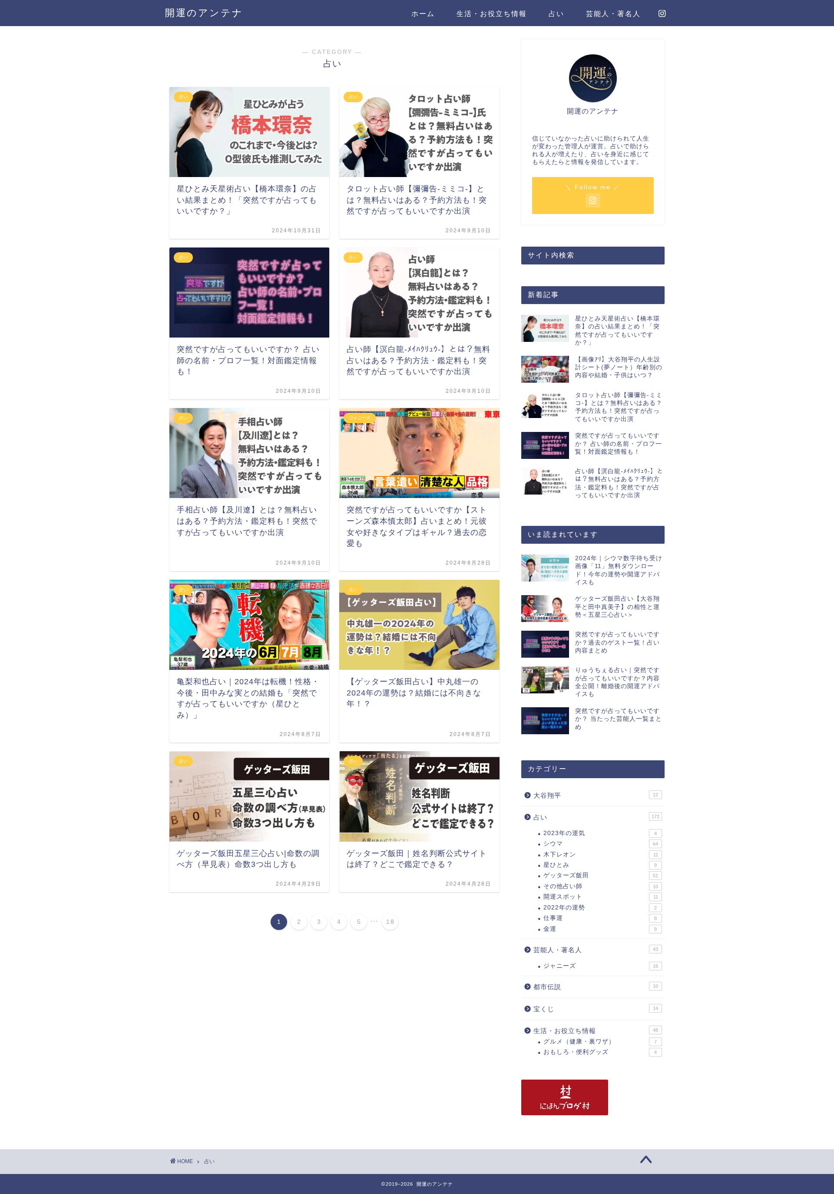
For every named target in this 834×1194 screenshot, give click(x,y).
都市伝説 (595, 986)
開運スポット (600, 896)
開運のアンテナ (204, 12)
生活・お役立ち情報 (492, 13)
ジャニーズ (600, 966)
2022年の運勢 (600, 907)
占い (556, 13)
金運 (600, 929)
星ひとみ (600, 865)
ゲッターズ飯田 (600, 875)
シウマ (600, 843)
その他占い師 (600, 886)
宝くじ (595, 1009)
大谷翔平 (595, 795)
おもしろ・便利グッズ (600, 1052)
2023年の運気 (600, 833)
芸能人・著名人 (613, 13)
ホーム (423, 13)
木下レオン (600, 854)
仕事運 (600, 918)
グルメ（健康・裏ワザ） (600, 1041)
